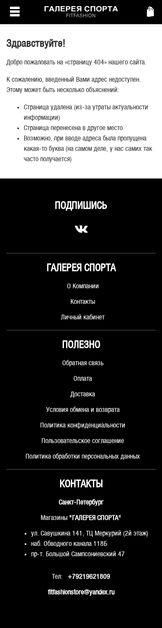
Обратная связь (83, 363)
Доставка (82, 394)
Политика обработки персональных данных (82, 456)
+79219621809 (89, 577)
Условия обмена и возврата (83, 410)
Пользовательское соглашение (82, 441)
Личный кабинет (83, 317)
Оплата (82, 379)
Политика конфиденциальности (82, 425)
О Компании (83, 286)
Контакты (82, 302)
